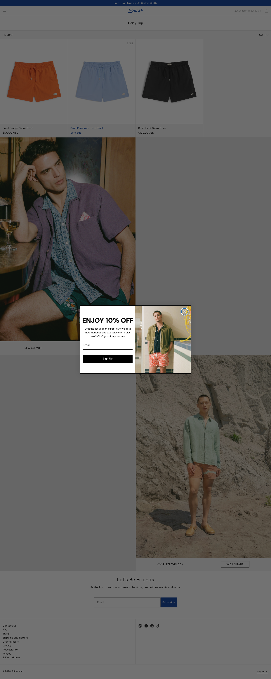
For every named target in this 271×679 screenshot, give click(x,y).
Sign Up (108, 358)
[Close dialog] (184, 311)
